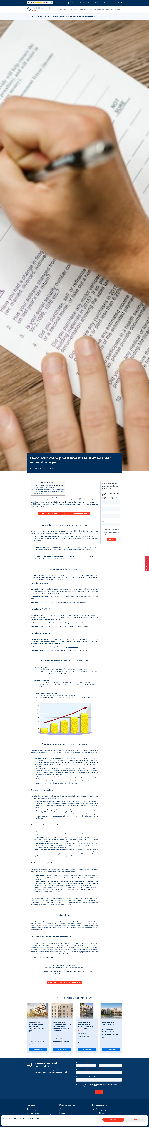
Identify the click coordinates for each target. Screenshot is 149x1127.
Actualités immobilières (92, 3)
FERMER (52, 482)
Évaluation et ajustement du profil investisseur (47, 491)
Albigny (62, 1109)
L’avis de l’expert (38, 493)
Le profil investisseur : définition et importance (47, 486)
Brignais (62, 1113)
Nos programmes (33, 1113)
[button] (40, 2)
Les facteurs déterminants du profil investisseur (48, 489)
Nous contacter (109, 3)
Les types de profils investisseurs (43, 488)
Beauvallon (63, 1111)
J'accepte (113, 1119)
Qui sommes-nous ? (74, 3)
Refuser (135, 1119)
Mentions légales (7, 1124)
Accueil (30, 16)
